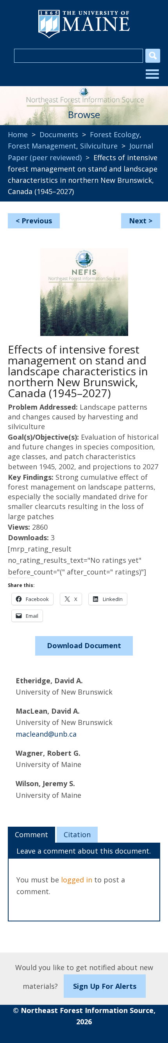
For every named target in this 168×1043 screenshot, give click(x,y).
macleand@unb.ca (46, 734)
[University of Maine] (84, 37)
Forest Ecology (114, 134)
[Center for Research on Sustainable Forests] (84, 94)
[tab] (31, 835)
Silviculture (99, 145)
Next (138, 220)
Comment (31, 834)
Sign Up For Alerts (104, 986)
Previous (36, 220)
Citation (77, 834)
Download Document (84, 645)
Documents (58, 134)
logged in (76, 879)
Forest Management (42, 145)
